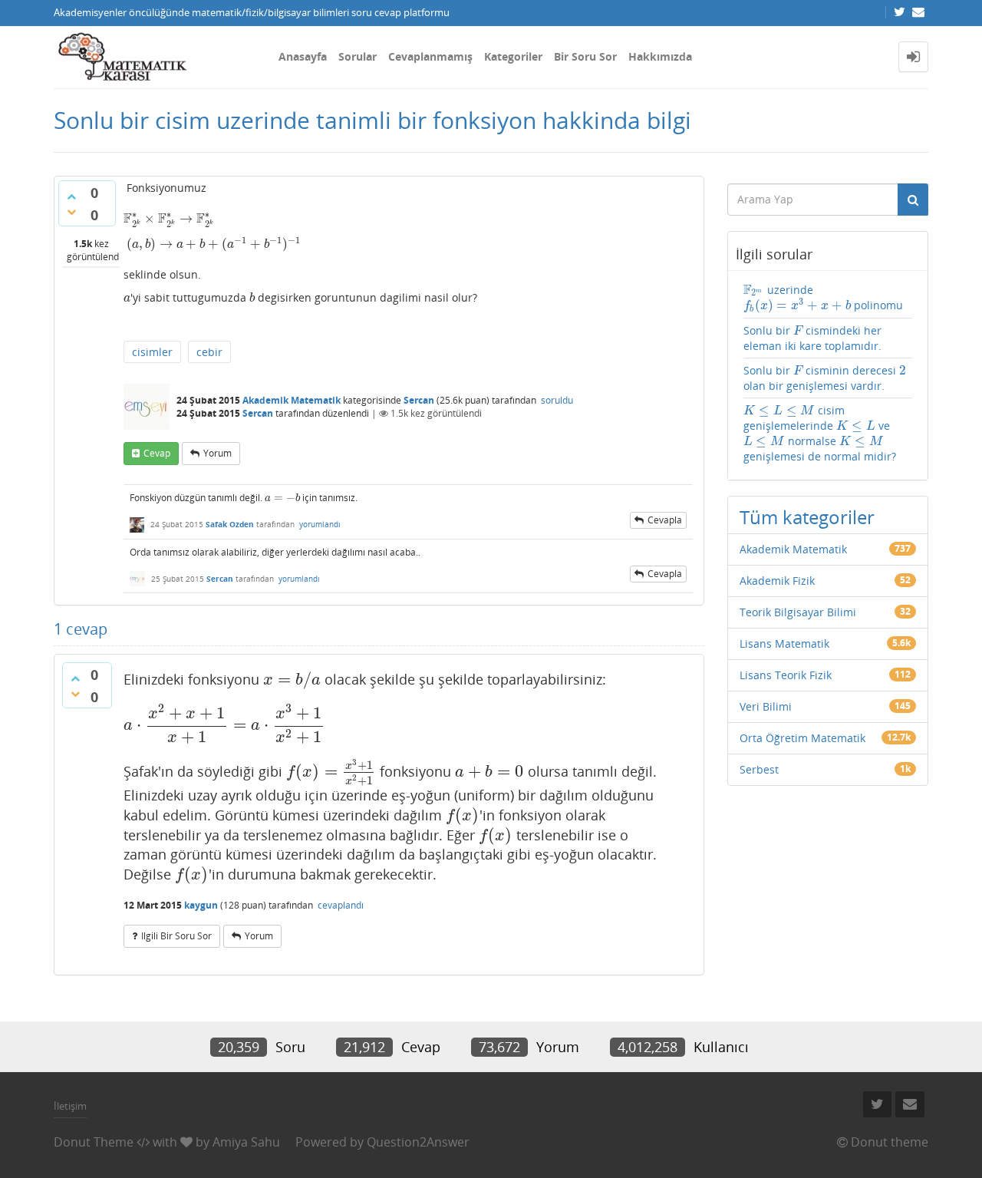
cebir (209, 352)
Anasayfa (302, 56)
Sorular (357, 56)
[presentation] (169, 218)
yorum (217, 453)
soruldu (557, 400)
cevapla (665, 519)
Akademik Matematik (291, 400)
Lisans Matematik (784, 643)
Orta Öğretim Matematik (802, 738)
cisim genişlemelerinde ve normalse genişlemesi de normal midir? (819, 433)
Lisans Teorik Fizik (786, 675)
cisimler (152, 352)
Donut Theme (93, 1141)
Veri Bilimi (766, 706)
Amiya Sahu (246, 1141)
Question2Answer (418, 1141)
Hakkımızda (660, 56)
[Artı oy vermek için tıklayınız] (71, 196)
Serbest (759, 769)
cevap (156, 453)
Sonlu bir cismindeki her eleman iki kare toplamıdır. (812, 338)
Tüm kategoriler (807, 517)
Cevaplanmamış (430, 56)
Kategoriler (513, 56)
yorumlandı (320, 524)
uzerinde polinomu (823, 298)
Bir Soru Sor (585, 56)
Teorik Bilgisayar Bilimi (798, 612)
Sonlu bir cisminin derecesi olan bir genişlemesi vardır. (825, 378)
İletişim (70, 1106)
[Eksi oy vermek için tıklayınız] (71, 212)
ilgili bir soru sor (176, 935)
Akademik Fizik (777, 580)
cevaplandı (341, 905)
